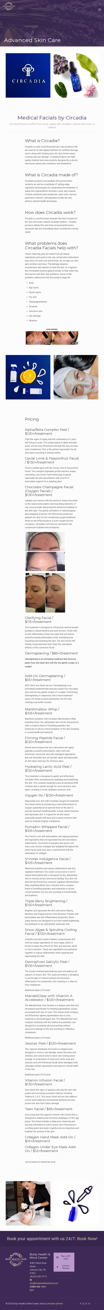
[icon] (89, 1303)
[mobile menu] (99, 10)
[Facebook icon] (80, 1303)
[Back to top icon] (95, 1303)
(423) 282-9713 (39, 1276)
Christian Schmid (55, 1303)
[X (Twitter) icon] (83, 1303)
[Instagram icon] (86, 1303)
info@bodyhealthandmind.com (44, 1283)
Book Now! (87, 1238)
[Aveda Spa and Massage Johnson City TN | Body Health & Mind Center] (9, 10)
